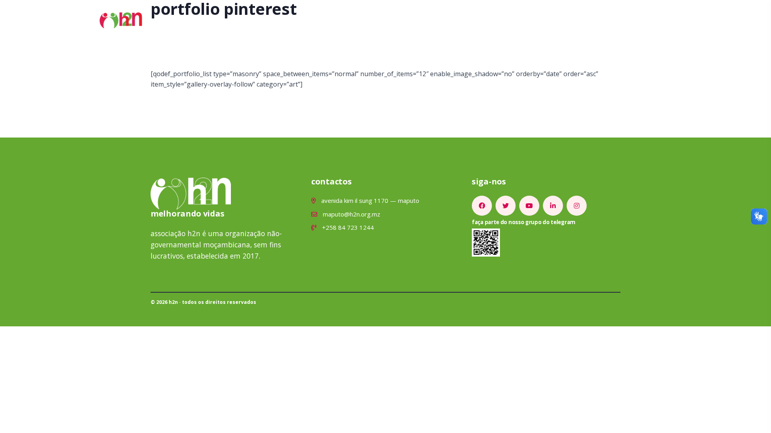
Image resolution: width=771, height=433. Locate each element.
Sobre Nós (271, 20)
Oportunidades (443, 20)
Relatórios (498, 20)
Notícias (392, 20)
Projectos (349, 20)
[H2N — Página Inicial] (121, 19)
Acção (310, 20)
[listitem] (482, 206)
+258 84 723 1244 (347, 227)
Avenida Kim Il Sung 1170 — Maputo (369, 200)
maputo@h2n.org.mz (350, 214)
